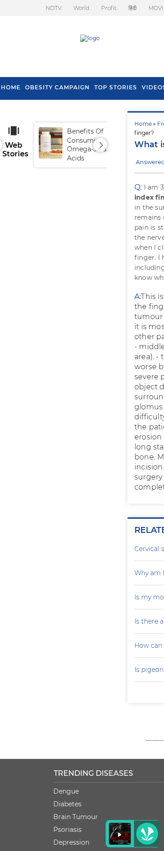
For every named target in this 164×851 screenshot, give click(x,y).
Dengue (66, 791)
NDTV (54, 8)
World (81, 8)
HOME (10, 87)
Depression (71, 842)
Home (143, 123)
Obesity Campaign (57, 87)
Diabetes (67, 804)
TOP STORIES (115, 87)
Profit (109, 8)
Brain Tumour (75, 817)
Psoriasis (67, 829)
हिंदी (132, 8)
